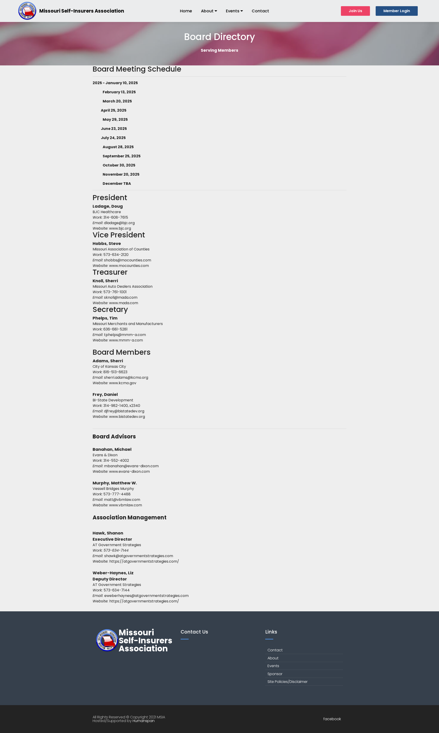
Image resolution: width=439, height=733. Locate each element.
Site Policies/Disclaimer (288, 681)
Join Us (355, 10)
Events (232, 11)
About (207, 11)
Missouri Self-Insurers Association (81, 11)
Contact (260, 11)
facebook (332, 719)
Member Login (396, 10)
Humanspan (144, 720)
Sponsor (275, 674)
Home (186, 11)
